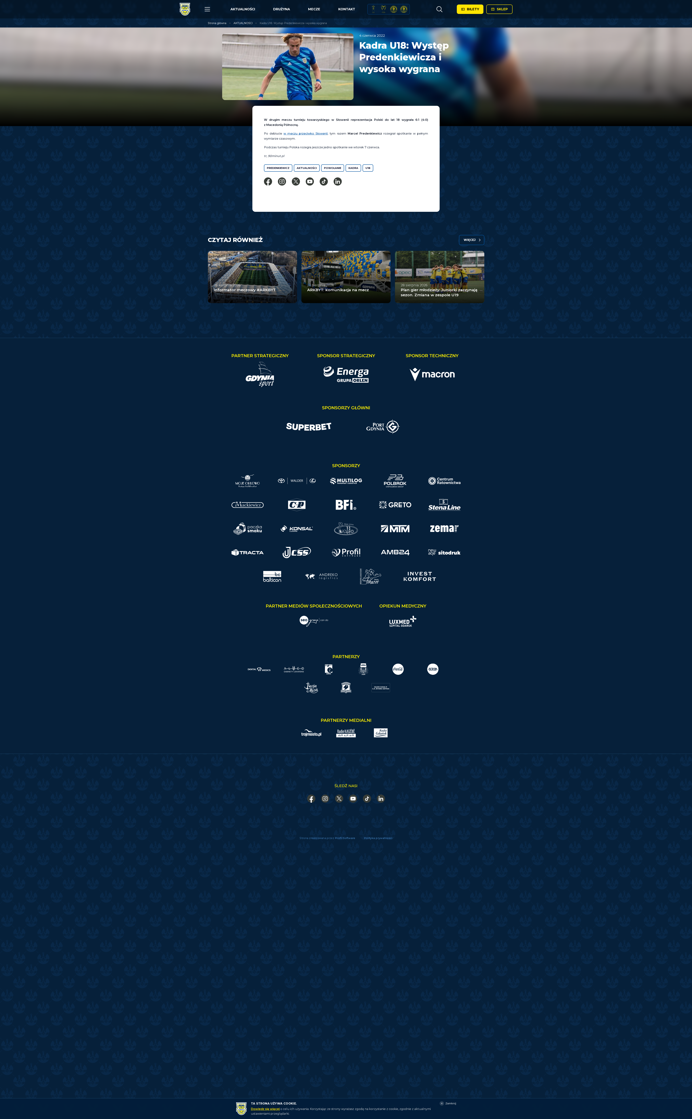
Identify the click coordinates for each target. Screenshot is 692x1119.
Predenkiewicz (278, 168)
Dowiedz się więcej (265, 1109)
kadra (353, 168)
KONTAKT (346, 9)
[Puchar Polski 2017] (383, 9)
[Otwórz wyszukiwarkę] (439, 9)
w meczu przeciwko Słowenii (305, 133)
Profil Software (345, 838)
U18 (367, 168)
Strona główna (217, 23)
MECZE (314, 9)
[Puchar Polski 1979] (373, 9)
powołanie (332, 168)
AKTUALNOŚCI (242, 9)
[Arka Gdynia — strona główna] (185, 9)
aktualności (307, 168)
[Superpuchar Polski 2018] (403, 9)
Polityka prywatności (378, 838)
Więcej (470, 240)
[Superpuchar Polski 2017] (393, 9)
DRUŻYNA (281, 9)
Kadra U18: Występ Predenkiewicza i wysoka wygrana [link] (293, 23)
